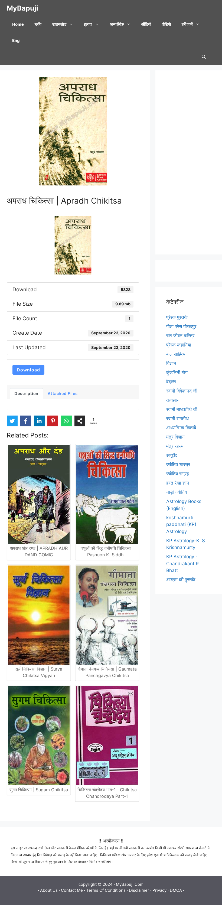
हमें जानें (187, 24)
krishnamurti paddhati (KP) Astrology (181, 524)
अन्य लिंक (117, 24)
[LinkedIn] (39, 421)
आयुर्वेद (171, 455)
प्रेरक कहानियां (178, 345)
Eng (16, 40)
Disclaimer (139, 890)
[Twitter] (12, 421)
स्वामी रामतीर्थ (177, 418)
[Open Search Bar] (203, 57)
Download (28, 370)
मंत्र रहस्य (174, 446)
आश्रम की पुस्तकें (180, 579)
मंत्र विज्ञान (175, 437)
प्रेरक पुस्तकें (177, 317)
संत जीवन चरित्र (180, 335)
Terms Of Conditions (106, 890)
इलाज (88, 24)
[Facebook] (25, 421)
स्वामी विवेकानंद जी (181, 391)
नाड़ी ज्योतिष (176, 492)
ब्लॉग (38, 24)
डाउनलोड (59, 24)
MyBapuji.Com (129, 884)
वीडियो (166, 24)
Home (18, 24)
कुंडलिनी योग (177, 372)
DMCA (176, 890)
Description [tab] (26, 393)
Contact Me (72, 890)
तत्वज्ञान (172, 400)
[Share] (79, 421)
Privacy (159, 890)
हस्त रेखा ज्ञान (177, 483)
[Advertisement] (188, 162)
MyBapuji (22, 8)
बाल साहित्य (175, 354)
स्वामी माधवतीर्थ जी (181, 409)
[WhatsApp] (66, 421)
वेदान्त (171, 381)
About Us (49, 890)
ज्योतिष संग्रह (177, 473)
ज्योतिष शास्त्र (178, 464)
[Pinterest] (52, 421)
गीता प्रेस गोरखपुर (181, 326)
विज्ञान (171, 363)
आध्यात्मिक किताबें (181, 427)
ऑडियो (146, 24)
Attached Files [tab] (63, 393)
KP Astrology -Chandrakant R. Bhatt (183, 563)
